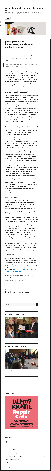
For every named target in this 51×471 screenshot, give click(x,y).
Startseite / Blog (9, 462)
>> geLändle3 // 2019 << (11, 449)
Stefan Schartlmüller (11, 280)
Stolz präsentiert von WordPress (32, 467)
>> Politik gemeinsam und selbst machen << (14, 467)
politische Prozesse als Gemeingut (14, 456)
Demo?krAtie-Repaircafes (12, 459)
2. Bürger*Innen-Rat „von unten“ (14, 453)
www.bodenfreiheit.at (31, 251)
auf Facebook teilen (12, 379)
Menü (8, 18)
